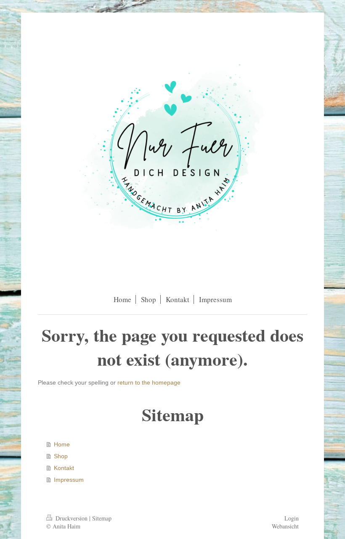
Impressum (69, 479)
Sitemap (101, 518)
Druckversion (71, 518)
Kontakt (64, 468)
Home (62, 444)
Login (291, 518)
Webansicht (285, 526)
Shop (61, 456)
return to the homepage (148, 382)
